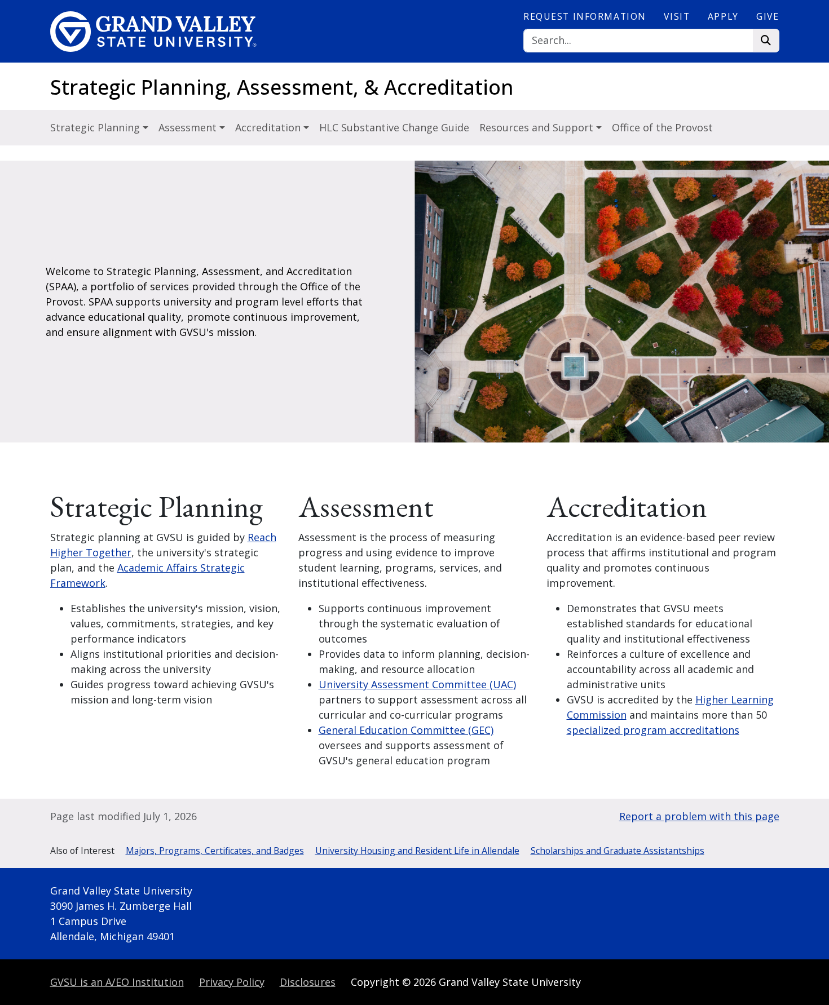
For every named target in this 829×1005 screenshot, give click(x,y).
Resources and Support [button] (537, 127)
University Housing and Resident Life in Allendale (417, 850)
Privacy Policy (231, 982)
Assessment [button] (188, 127)
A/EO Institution (117, 982)
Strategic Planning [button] (96, 127)
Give (767, 16)
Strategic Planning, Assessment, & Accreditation (282, 87)
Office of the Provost (662, 127)
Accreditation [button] (269, 127)
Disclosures (308, 982)
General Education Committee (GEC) (406, 730)
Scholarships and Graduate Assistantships (617, 850)
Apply (723, 16)
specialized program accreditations (653, 730)
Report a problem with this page (699, 816)
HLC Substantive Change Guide (394, 127)
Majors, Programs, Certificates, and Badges (215, 850)
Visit (677, 16)
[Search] (766, 41)
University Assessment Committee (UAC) (417, 684)
